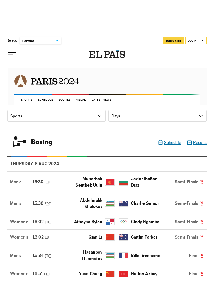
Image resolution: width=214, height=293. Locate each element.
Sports (27, 100)
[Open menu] (12, 54)
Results (200, 142)
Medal (81, 100)
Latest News (101, 100)
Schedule (45, 100)
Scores (64, 100)
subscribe (173, 40)
